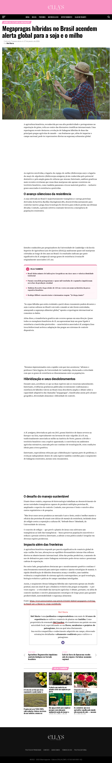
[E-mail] (63, 642)
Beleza (34, 17)
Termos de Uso (67, 750)
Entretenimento (66, 17)
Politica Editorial (80, 750)
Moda (27, 17)
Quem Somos (55, 750)
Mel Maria (10, 43)
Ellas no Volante (80, 17)
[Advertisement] (60, 155)
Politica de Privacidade (33, 750)
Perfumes (42, 17)
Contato (46, 750)
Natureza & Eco (53, 17)
